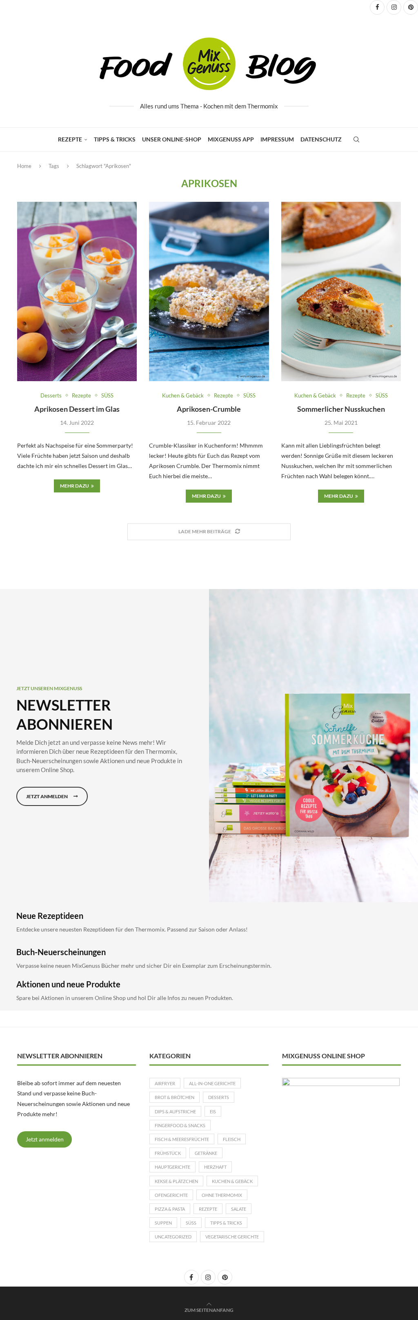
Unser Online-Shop (171, 139)
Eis (213, 1111)
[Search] (356, 139)
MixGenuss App (231, 139)
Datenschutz (321, 139)
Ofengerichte (171, 1195)
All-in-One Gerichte (212, 1083)
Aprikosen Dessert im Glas (77, 408)
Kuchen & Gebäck (232, 1181)
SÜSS (191, 1222)
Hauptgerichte (172, 1167)
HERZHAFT (215, 1167)
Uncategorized (173, 1236)
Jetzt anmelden (45, 1139)
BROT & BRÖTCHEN (174, 1097)
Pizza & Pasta (170, 1209)
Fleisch (231, 1139)
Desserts (218, 1097)
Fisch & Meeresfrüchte (182, 1139)
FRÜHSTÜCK (168, 1153)
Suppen (163, 1222)
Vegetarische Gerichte (232, 1236)
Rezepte (70, 139)
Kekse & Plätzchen (176, 1181)
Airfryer (165, 1083)
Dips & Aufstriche (175, 1111)
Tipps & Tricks (115, 139)
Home (24, 166)
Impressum (277, 139)
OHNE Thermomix (222, 1195)
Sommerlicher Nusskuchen (341, 408)
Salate (238, 1209)
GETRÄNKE (206, 1153)
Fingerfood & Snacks (180, 1125)
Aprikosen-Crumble (209, 408)
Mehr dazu (74, 486)
